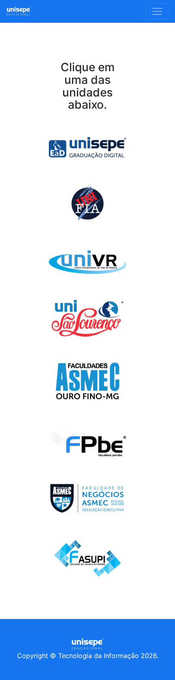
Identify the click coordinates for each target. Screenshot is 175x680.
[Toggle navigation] (157, 11)
